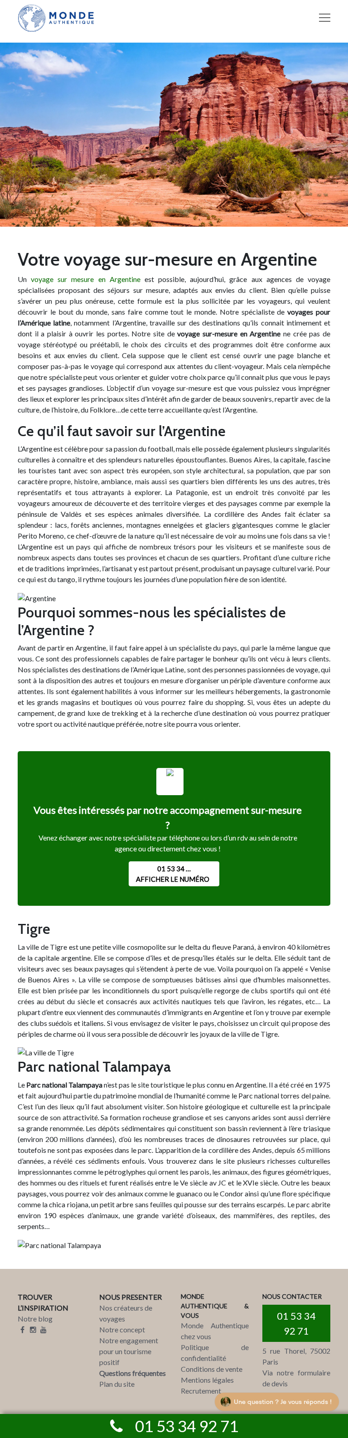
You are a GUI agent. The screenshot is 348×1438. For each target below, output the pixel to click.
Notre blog (35, 1318)
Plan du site (117, 1384)
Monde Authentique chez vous (215, 1331)
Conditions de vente (211, 1369)
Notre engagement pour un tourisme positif (128, 1351)
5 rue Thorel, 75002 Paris (296, 1356)
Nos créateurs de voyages (125, 1313)
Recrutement (201, 1390)
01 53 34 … (172, 874)
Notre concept (122, 1329)
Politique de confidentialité (215, 1352)
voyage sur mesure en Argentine (85, 279)
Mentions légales (207, 1379)
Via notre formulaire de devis (296, 1378)
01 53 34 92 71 (296, 1323)
